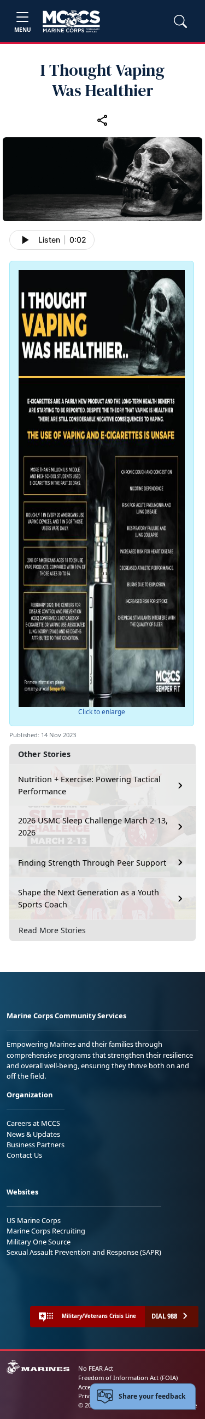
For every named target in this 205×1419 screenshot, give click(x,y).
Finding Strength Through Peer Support (92, 862)
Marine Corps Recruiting (46, 1231)
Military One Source (39, 1242)
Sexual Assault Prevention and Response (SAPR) (84, 1252)
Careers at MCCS (33, 1123)
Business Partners (36, 1144)
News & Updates (33, 1134)
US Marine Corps (34, 1220)
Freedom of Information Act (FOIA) (128, 1377)
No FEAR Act (95, 1368)
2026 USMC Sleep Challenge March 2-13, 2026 (93, 826)
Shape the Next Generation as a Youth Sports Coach (88, 898)
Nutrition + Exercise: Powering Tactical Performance (89, 785)
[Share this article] (102, 120)
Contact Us (24, 1155)
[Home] (71, 21)
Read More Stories (52, 930)
